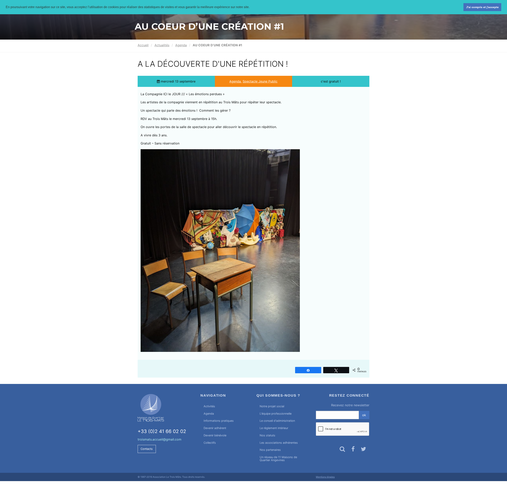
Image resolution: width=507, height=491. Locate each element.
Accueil (143, 45)
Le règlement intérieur (274, 428)
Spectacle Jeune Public (260, 81)
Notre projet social (272, 406)
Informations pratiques (219, 420)
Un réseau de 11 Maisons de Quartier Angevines (278, 458)
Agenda (181, 45)
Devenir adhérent (215, 428)
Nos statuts (267, 435)
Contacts (147, 448)
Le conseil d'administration (277, 420)
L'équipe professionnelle (276, 413)
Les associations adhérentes (279, 442)
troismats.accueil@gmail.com (159, 439)
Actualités (161, 45)
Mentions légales (325, 476)
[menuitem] (225, 406)
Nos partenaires (270, 449)
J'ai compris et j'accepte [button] (482, 7)
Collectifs (210, 442)
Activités (209, 406)
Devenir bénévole (215, 435)
